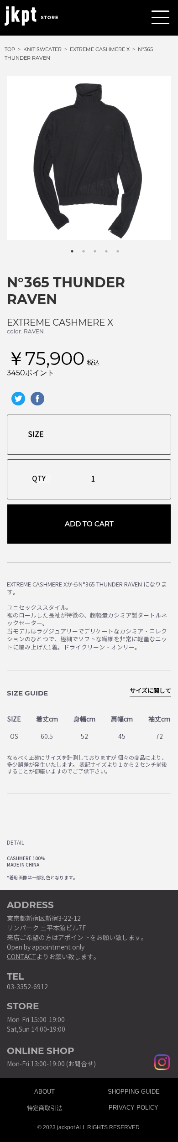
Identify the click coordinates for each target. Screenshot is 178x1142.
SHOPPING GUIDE (134, 1090)
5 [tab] (113, 246)
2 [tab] (79, 246)
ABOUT (44, 1090)
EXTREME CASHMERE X (60, 322)
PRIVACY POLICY (133, 1106)
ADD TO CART (89, 523)
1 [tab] (67, 246)
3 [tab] (90, 246)
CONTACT (21, 957)
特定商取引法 (45, 1107)
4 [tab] (101, 246)
